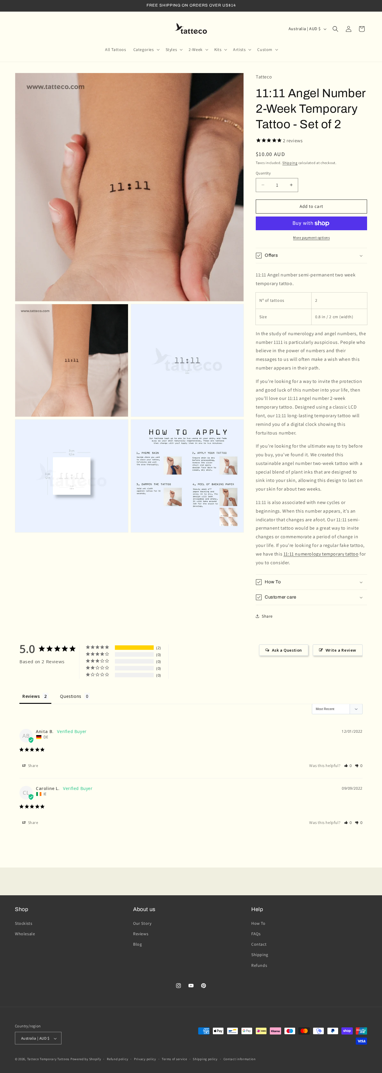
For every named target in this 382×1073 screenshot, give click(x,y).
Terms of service (174, 1059)
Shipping (290, 162)
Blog (137, 944)
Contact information (240, 1059)
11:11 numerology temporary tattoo (321, 554)
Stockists (23, 923)
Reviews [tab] (31, 696)
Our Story (142, 923)
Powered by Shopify (85, 1059)
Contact (259, 944)
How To (258, 923)
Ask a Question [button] (287, 650)
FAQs (256, 933)
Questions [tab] (70, 696)
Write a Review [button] (341, 650)
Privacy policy (145, 1059)
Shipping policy (205, 1059)
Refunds (259, 965)
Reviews (140, 933)
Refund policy (117, 1059)
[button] (146, 49)
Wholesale (25, 933)
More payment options (311, 237)
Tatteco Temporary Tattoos (48, 1059)
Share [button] (267, 616)
